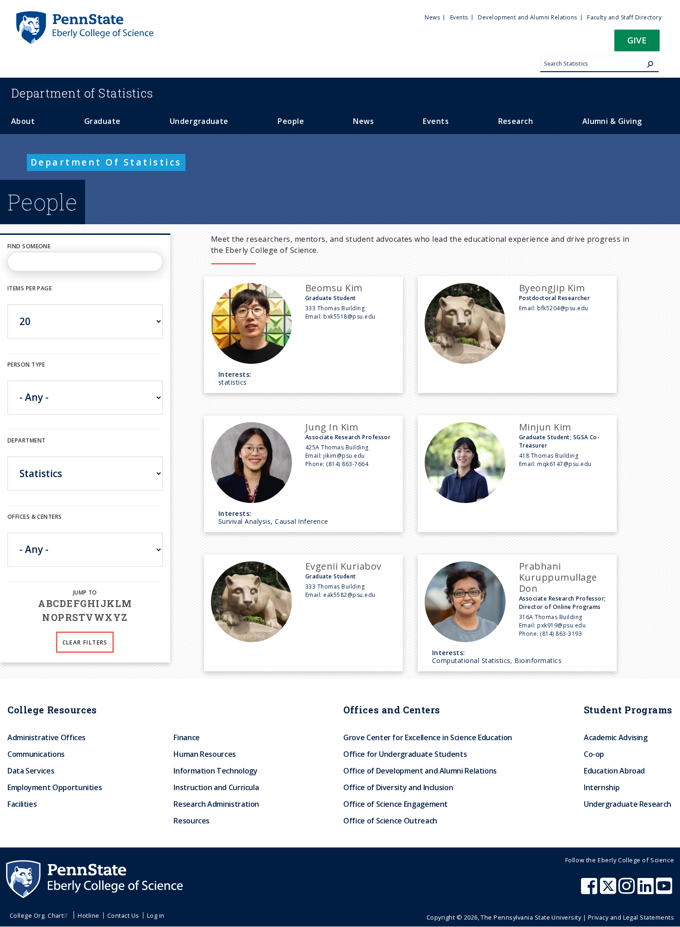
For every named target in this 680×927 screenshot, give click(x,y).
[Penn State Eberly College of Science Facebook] (590, 890)
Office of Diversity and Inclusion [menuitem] (398, 787)
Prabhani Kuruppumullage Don (558, 577)
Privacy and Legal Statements (631, 917)
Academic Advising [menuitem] (616, 737)
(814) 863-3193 (561, 634)
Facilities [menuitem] (22, 804)
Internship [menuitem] (601, 787)
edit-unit (22, 526)
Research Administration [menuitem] (216, 804)
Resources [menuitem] (191, 821)
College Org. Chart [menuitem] (37, 915)
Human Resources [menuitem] (204, 754)
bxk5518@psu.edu (349, 316)
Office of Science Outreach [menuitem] (390, 821)
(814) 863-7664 (347, 464)
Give (637, 40)
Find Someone (28, 246)
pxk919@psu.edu (561, 625)
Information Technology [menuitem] (215, 771)
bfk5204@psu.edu (562, 308)
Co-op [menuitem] (594, 754)
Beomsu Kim (334, 288)
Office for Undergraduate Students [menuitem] (405, 754)
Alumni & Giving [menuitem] (612, 121)
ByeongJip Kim (552, 288)
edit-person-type (34, 374)
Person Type (26, 364)
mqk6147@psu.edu (564, 464)
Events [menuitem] (459, 17)
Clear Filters (85, 642)
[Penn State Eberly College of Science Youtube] (665, 890)
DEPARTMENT (26, 440)
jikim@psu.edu (344, 456)
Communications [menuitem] (36, 754)
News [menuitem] (432, 17)
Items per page (29, 288)
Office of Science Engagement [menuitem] (395, 804)
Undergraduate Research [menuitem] (627, 804)
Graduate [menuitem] (102, 121)
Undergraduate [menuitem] (199, 121)
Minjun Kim (545, 427)
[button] (637, 43)
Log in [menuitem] (156, 915)
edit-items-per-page (38, 298)
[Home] (84, 15)
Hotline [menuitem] (88, 915)
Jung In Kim (331, 427)
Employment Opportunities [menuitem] (54, 787)
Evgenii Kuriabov (343, 566)
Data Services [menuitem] (30, 771)
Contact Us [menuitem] (123, 915)
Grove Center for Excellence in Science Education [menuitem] (427, 737)
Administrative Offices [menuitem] (46, 737)
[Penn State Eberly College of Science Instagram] (627, 890)
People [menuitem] (291, 121)
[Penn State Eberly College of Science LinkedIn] (646, 890)
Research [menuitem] (515, 121)
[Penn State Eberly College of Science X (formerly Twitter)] (609, 890)
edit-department (34, 450)
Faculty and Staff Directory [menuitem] (624, 17)
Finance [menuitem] (186, 737)
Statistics (82, 93)
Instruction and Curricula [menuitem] (216, 787)
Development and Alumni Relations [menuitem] (527, 17)
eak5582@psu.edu (349, 595)
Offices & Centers (34, 517)
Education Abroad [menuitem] (614, 771)
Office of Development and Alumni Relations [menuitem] (420, 771)
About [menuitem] (23, 121)
